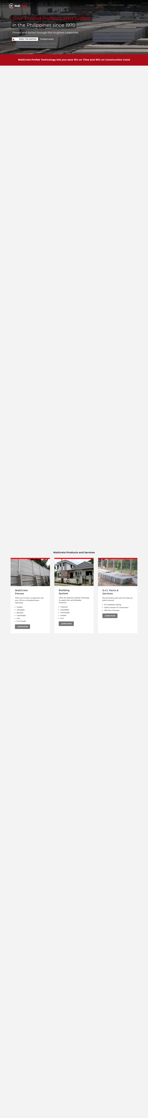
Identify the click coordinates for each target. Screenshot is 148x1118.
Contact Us (131, 5)
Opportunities (102, 5)
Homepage (89, 5)
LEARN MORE (22, 627)
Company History (117, 5)
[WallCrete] (18, 6)
